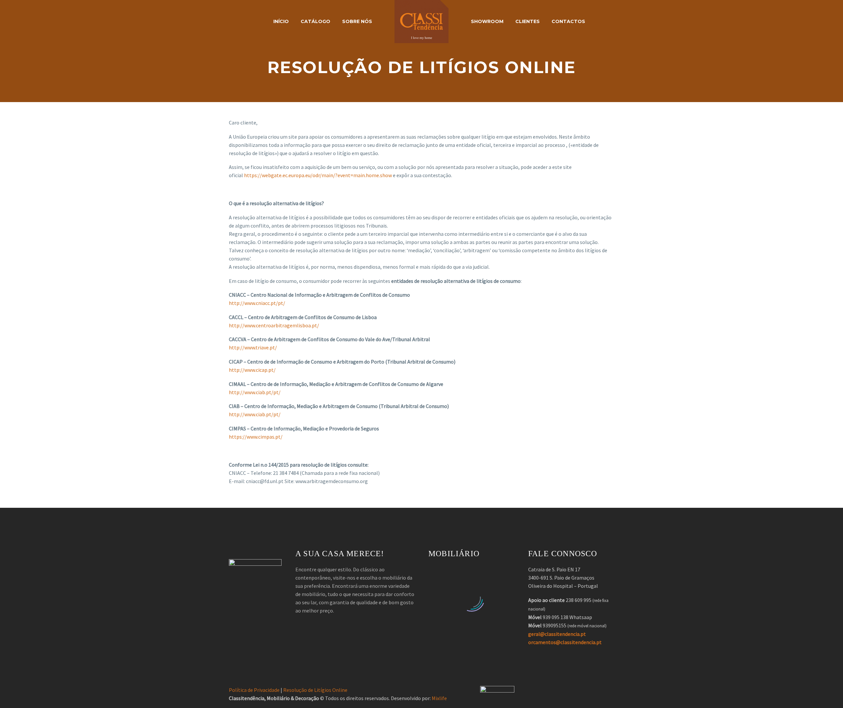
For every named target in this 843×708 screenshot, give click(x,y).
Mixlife (439, 698)
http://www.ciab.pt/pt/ (255, 392)
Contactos (568, 21)
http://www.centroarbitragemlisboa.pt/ (274, 325)
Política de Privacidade (254, 690)
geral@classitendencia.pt (557, 634)
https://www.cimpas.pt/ (256, 436)
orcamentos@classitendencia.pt (565, 642)
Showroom (487, 21)
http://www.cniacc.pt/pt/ (257, 303)
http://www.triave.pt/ (253, 347)
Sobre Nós (357, 21)
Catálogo (315, 21)
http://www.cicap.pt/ (252, 370)
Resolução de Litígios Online (315, 690)
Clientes (527, 21)
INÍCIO (281, 21)
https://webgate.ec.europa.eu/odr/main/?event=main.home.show (318, 175)
